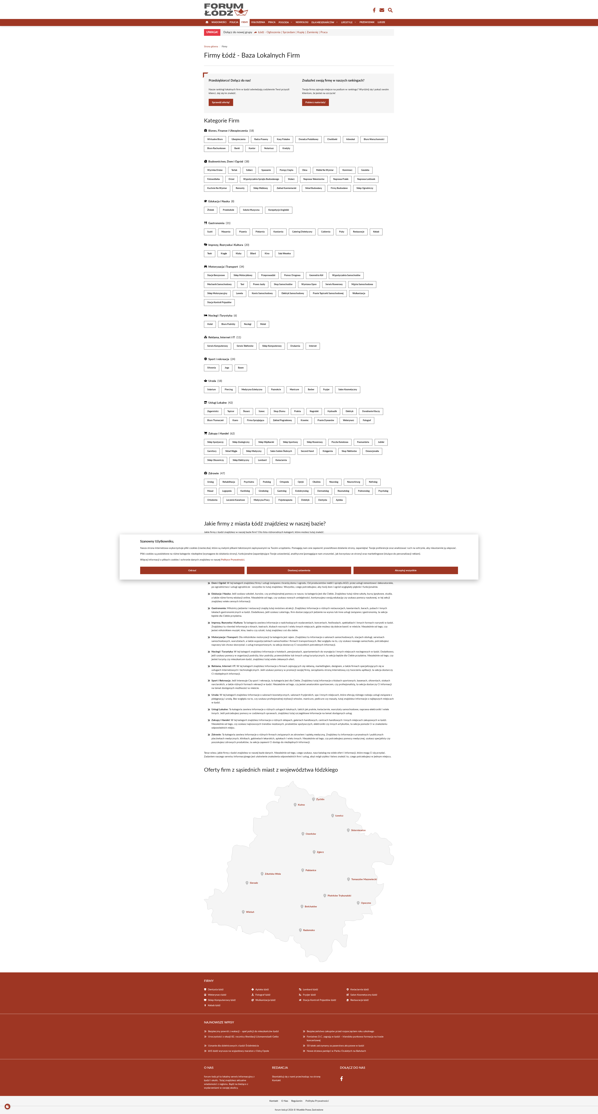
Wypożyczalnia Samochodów (346, 275)
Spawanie (266, 170)
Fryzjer (326, 390)
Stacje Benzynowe (216, 275)
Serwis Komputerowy (217, 346)
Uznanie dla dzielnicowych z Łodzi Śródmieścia (233, 1045)
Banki (237, 148)
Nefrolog (373, 482)
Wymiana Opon (309, 284)
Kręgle (224, 254)
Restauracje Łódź (359, 1000)
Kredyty (286, 148)
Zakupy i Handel (218, 433)
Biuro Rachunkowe (216, 148)
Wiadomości (218, 22)
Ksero (235, 420)
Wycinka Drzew (215, 170)
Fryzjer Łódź (309, 995)
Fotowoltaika (213, 179)
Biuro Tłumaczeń (215, 420)
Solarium (211, 390)
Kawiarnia (278, 232)
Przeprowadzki (268, 275)
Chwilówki (332, 139)
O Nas (284, 1101)
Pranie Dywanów (326, 420)
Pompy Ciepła (286, 170)
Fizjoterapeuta (285, 500)
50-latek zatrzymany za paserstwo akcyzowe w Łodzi (335, 1045)
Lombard (262, 460)
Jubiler (381, 442)
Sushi (210, 232)
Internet (313, 346)
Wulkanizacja (358, 293)
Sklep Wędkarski (266, 442)
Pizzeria (243, 232)
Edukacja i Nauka (219, 201)
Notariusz (269, 148)
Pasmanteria (363, 442)
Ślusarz (246, 411)
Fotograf (367, 420)
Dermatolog (323, 491)
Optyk (301, 482)
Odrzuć (192, 570)
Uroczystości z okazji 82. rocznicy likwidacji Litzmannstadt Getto (243, 1036)
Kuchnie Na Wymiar (217, 188)
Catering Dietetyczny (302, 232)
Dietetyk (305, 500)
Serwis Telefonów (245, 346)
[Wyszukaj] (390, 10)
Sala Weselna (284, 254)
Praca (271, 22)
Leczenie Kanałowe (235, 500)
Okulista (316, 482)
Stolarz (291, 179)
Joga (227, 368)
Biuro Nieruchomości (374, 139)
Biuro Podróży (228, 324)
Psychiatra (249, 482)
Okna (304, 170)
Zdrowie (213, 473)
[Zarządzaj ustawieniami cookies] (7, 1106)
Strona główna (211, 47)
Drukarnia (295, 346)
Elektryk (349, 411)
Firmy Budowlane (339, 188)
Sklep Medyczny (253, 451)
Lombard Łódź (310, 989)
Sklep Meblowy (260, 188)
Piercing (229, 390)
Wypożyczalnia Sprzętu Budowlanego (261, 179)
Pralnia (297, 411)
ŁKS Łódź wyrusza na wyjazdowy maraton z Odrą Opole (238, 1051)
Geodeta (365, 170)
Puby (341, 232)
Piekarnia (260, 232)
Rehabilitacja (229, 482)
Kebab (376, 232)
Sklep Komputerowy (272, 346)
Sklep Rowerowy (315, 442)
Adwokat (350, 139)
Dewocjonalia (372, 451)
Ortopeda (284, 482)
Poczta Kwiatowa (340, 442)
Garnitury (211, 451)
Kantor (252, 148)
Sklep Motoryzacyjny (217, 293)
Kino (267, 254)
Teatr (209, 254)
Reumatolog (343, 491)
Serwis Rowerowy (334, 284)
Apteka (339, 500)
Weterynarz (348, 420)
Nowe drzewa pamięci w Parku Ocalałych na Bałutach (336, 1051)
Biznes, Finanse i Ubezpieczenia (228, 130)
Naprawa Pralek (340, 179)
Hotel (210, 324)
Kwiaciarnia (281, 460)
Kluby (238, 254)
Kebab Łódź (214, 1005)
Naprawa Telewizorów (313, 179)
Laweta (239, 293)
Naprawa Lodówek (366, 179)
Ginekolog (263, 491)
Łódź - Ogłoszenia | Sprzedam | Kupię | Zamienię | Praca (292, 32)
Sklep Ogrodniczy (364, 188)
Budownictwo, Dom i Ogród (225, 161)
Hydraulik (332, 411)
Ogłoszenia (258, 22)
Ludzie (381, 22)
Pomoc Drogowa (292, 275)
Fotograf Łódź (262, 995)
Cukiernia (325, 232)
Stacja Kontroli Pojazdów (219, 302)
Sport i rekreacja (218, 359)
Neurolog (333, 482)
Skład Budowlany (313, 188)
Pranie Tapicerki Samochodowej (328, 293)
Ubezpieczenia (238, 139)
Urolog (210, 482)
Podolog (267, 482)
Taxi (242, 284)
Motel (263, 324)
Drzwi (231, 179)
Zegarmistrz (212, 411)
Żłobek (210, 210)
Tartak (234, 170)
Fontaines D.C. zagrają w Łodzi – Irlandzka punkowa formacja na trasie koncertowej (345, 1038)
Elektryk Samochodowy (293, 293)
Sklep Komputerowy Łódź (222, 1000)
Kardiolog (245, 491)
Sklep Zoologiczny (240, 442)
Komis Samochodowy (262, 293)
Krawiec (305, 420)
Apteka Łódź (262, 989)
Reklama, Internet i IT (221, 337)
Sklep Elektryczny (241, 460)
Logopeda (227, 491)
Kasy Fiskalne (283, 139)
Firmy (244, 22)
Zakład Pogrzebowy (282, 420)
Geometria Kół (316, 275)
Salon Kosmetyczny (347, 390)
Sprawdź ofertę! (221, 102)
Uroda (212, 381)
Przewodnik (367, 22)
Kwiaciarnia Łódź (359, 989)
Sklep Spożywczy (215, 442)
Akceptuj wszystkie (406, 570)
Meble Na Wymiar (325, 170)
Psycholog (383, 491)
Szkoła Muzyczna (251, 210)
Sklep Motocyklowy (243, 275)
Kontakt (276, 1080)
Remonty (240, 188)
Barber (311, 390)
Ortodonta (212, 500)
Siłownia (211, 368)
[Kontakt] (382, 10)
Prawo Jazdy (259, 284)
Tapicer (230, 411)
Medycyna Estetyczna (252, 390)
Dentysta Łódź (215, 989)
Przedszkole (228, 210)
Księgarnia (328, 451)
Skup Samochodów (283, 284)
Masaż (210, 491)
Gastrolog (281, 491)
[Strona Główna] (207, 22)
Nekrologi (302, 22)
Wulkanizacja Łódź (265, 1000)
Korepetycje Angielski (278, 210)
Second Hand (307, 451)
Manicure (294, 390)
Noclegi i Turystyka (220, 315)
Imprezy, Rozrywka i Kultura (225, 245)
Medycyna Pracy (262, 500)
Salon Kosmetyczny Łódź (363, 995)
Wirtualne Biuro (215, 139)
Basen (241, 368)
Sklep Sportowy (290, 442)
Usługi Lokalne (217, 402)
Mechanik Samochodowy (219, 284)
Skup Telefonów (349, 451)
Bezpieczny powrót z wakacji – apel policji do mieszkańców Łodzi (243, 1031)
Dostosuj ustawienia (299, 570)
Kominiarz (347, 170)
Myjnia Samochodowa (362, 284)
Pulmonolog (364, 491)
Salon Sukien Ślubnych (281, 451)
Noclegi (247, 324)
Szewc (262, 411)
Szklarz (249, 170)
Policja (234, 22)
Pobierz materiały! (315, 102)
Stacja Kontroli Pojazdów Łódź (319, 1000)
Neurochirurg (353, 482)
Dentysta (322, 500)
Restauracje (358, 232)
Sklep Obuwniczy (215, 460)
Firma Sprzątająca (255, 420)
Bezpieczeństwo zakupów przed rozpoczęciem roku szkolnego (340, 1031)
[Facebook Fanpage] (373, 10)
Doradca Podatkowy (308, 139)
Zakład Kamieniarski (286, 188)
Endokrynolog (301, 491)
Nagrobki (314, 411)
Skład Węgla (231, 451)
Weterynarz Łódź (217, 995)
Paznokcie (276, 390)
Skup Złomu (279, 411)
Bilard (253, 254)
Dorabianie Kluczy (371, 411)
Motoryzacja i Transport (223, 266)
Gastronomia (216, 223)
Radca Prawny (261, 139)
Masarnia (225, 232)
